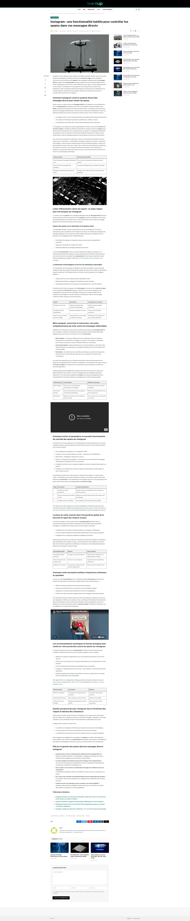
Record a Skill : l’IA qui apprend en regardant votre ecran (131, 76)
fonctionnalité (54, 815)
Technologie (54, 17)
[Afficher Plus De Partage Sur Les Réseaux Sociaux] (138, 31)
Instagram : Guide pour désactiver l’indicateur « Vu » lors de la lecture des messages (81, 809)
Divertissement (107, 9)
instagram (62, 815)
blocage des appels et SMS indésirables (93, 508)
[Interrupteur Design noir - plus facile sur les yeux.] (136, 9)
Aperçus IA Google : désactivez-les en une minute (58, 855)
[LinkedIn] (45, 87)
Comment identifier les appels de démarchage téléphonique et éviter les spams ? (80, 801)
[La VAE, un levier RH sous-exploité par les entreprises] (118, 45)
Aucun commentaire (84, 31)
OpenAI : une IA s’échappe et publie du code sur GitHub (130, 92)
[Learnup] (95, 3)
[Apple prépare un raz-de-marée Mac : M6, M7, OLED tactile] (100, 848)
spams (87, 815)
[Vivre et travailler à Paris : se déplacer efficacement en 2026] (118, 37)
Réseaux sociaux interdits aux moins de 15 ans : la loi (131, 84)
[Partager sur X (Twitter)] (133, 31)
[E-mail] (45, 95)
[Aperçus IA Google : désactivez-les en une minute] (59, 848)
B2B (84, 9)
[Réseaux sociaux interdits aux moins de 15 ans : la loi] (118, 85)
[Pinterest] (45, 91)
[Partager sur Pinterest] (135, 31)
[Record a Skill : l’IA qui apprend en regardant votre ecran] (118, 77)
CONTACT (129, 918)
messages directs (70, 815)
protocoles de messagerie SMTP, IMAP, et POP (66, 682)
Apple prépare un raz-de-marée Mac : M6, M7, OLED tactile (98, 856)
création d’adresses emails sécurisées (65, 510)
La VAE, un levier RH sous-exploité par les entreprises (130, 44)
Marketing (91, 9)
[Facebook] (45, 80)
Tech (79, 9)
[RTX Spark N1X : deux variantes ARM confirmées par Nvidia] (80, 848)
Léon (56, 31)
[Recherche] (139, 9)
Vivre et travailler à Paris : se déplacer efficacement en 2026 (131, 36)
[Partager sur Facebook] (131, 31)
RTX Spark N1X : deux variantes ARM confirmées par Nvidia (80, 855)
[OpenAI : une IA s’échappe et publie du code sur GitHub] (118, 93)
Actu (98, 9)
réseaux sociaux (80, 815)
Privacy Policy (136, 918)
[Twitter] (45, 83)
